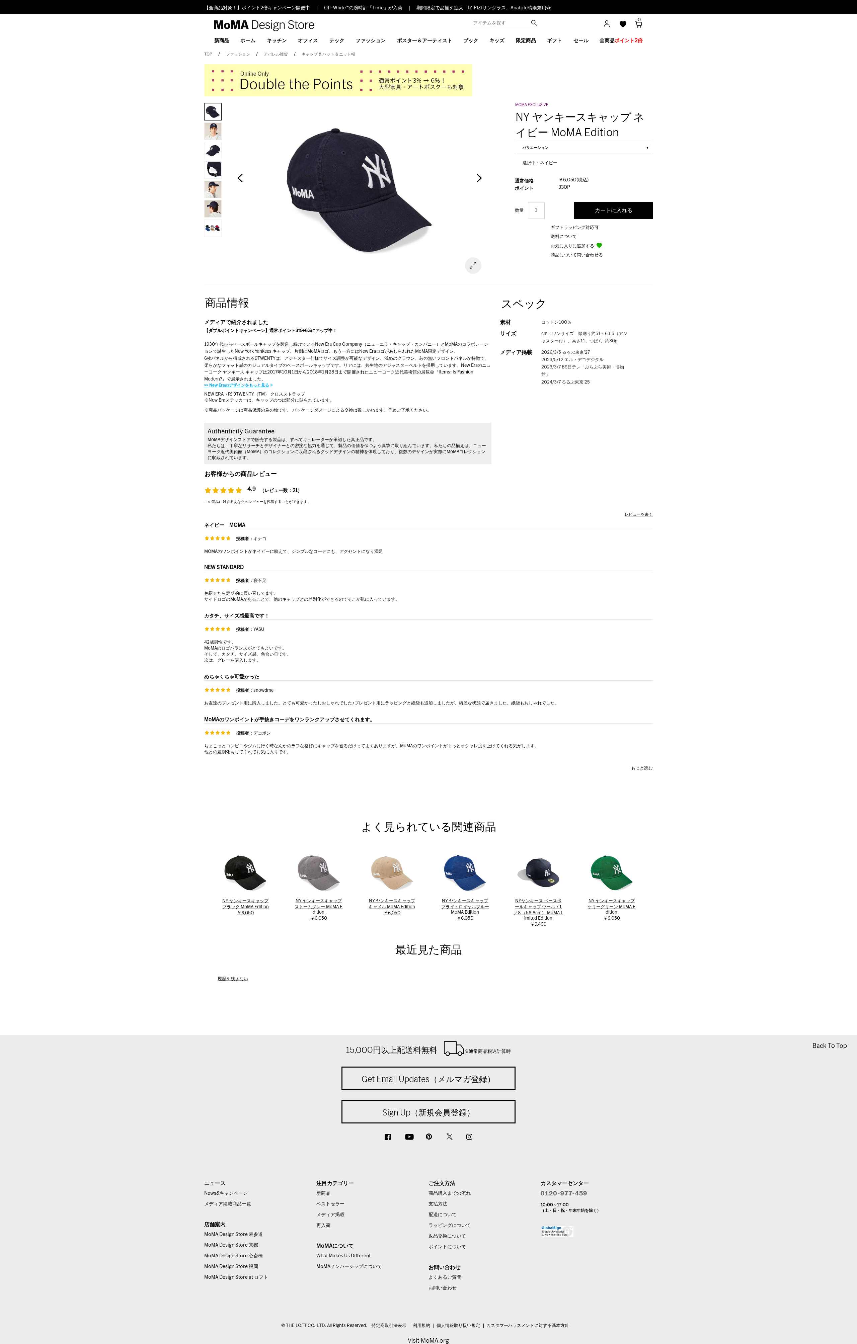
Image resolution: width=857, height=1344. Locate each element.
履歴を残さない (233, 979)
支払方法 (437, 1204)
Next (479, 181)
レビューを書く (639, 514)
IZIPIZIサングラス (487, 8)
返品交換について (447, 1236)
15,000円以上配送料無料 (428, 1050)
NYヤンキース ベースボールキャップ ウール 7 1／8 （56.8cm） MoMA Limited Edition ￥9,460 (538, 913)
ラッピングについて (449, 1225)
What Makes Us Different (343, 1256)
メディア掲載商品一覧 (227, 1204)
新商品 (323, 1193)
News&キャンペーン (226, 1193)
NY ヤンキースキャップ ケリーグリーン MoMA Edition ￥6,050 (611, 910)
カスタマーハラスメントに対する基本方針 (527, 1326)
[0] (636, 26)
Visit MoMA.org (428, 1340)
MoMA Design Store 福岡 (231, 1266)
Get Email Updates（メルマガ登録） (428, 1079)
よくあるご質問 (444, 1277)
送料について (564, 237)
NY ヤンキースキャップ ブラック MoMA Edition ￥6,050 (245, 907)
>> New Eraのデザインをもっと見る (236, 385)
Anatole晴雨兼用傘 (531, 8)
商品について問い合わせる (577, 255)
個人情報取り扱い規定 (458, 1326)
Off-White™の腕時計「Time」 (356, 8)
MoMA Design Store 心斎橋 (233, 1256)
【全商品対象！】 (223, 8)
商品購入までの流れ (449, 1193)
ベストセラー (330, 1204)
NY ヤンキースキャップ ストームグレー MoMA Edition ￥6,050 (318, 910)
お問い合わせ (442, 1288)
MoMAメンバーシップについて (349, 1266)
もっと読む (642, 768)
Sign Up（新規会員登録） (428, 1112)
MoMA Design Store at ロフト (236, 1277)
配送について (442, 1214)
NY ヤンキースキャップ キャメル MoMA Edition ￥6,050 (392, 907)
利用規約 (421, 1326)
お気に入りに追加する (573, 246)
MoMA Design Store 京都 (231, 1245)
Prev (240, 181)
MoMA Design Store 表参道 (233, 1234)
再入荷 (323, 1225)
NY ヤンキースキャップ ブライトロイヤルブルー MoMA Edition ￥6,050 (465, 910)
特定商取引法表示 (389, 1326)
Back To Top (829, 1045)
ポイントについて (447, 1247)
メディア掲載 (330, 1214)
